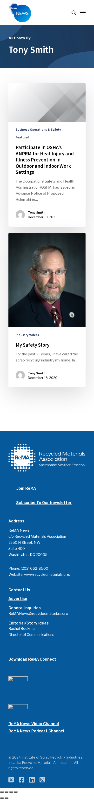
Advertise (17, 598)
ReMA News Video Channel (33, 723)
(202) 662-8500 (34, 568)
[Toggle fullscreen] (11, 792)
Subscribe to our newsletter (44, 502)
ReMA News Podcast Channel (36, 731)
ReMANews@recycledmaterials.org (38, 613)
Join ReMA (26, 488)
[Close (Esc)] (2, 792)
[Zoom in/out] (16, 792)
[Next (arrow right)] (6, 798)
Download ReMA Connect (32, 659)
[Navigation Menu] (83, 12)
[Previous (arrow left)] (2, 798)
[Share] (6, 792)
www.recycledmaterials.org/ (47, 574)
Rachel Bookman (22, 628)
